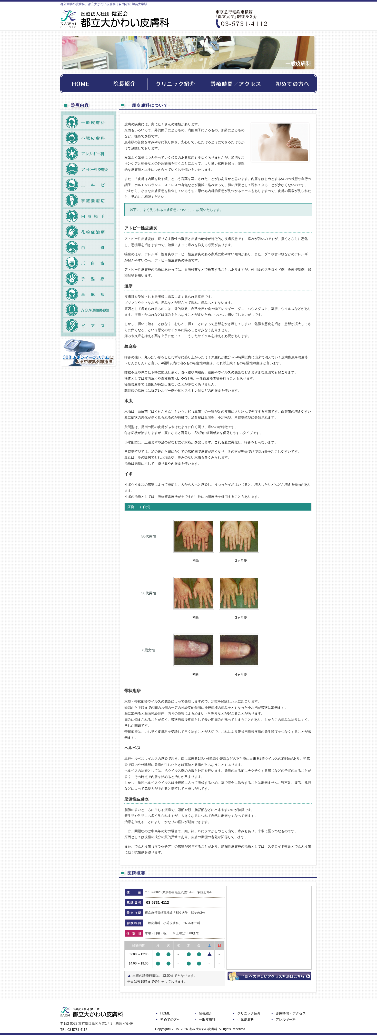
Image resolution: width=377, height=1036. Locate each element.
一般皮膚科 (207, 1019)
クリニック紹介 (249, 1013)
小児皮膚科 (245, 1019)
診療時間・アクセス (291, 1013)
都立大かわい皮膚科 (203, 1029)
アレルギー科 (286, 1019)
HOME (165, 1013)
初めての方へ (170, 1019)
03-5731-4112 (157, 902)
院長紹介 (205, 1013)
